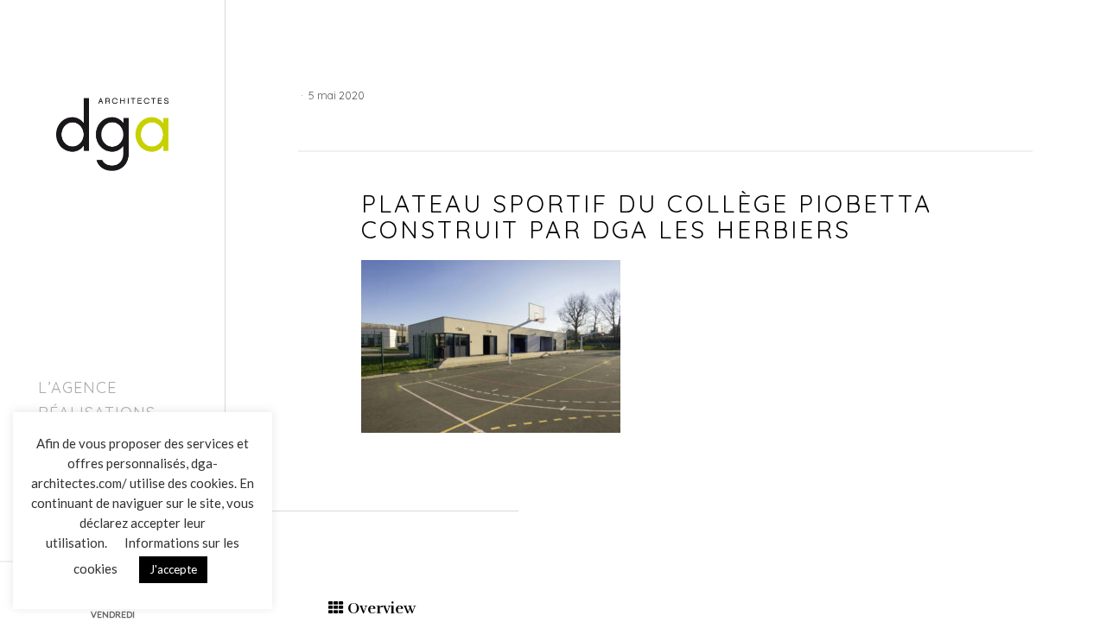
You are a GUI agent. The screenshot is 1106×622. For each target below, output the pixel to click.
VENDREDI (113, 614)
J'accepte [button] (173, 569)
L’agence (77, 387)
